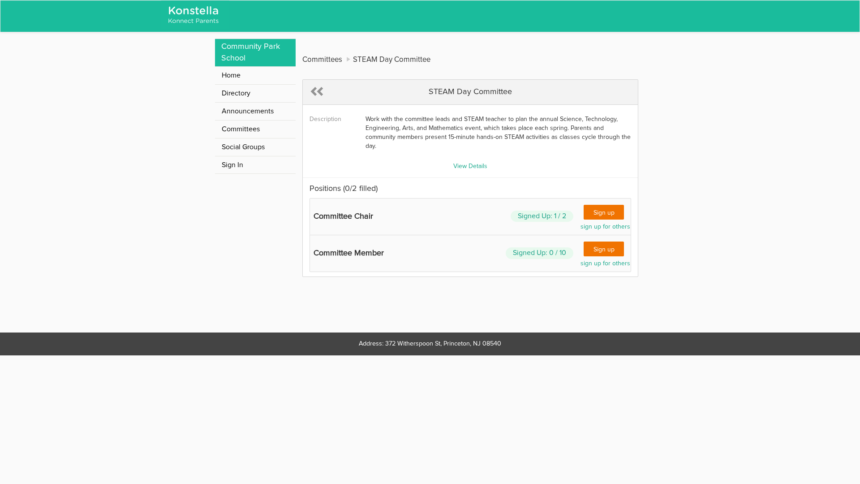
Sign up (604, 213)
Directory (236, 93)
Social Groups (243, 147)
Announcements (248, 111)
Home (231, 75)
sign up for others (605, 227)
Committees (241, 129)
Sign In (232, 165)
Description (325, 119)
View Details (470, 166)
